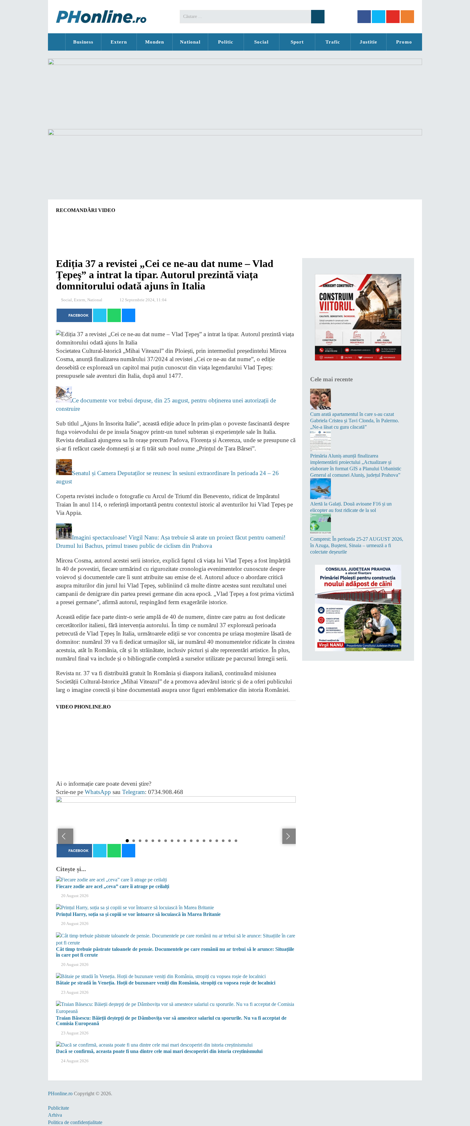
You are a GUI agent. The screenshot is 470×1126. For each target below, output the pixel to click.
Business (83, 42)
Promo (404, 42)
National (190, 42)
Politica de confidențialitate (75, 1122)
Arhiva (55, 1115)
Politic (225, 42)
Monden (154, 42)
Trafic (332, 42)
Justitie (368, 42)
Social (261, 42)
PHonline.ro (56, 42)
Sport (297, 42)
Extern (119, 42)
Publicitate (58, 1108)
